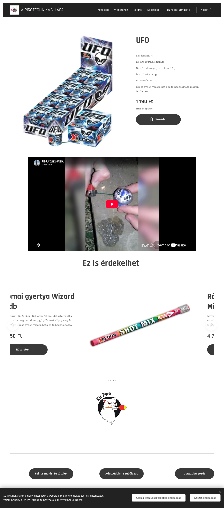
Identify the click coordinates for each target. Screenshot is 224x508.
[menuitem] (104, 10)
